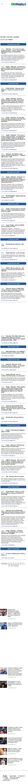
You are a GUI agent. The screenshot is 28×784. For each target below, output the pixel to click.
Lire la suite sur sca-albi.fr (8, 200)
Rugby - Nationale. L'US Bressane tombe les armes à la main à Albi (12, 445)
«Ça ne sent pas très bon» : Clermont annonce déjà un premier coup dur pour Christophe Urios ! (15, 740)
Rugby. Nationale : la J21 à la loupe (15, 253)
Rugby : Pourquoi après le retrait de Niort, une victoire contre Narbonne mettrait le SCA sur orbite (13, 210)
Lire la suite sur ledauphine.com (9, 259)
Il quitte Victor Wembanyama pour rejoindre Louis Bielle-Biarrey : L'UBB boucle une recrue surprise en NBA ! (14, 613)
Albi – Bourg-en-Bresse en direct (15, 476)
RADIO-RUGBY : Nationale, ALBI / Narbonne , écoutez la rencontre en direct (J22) (12, 90)
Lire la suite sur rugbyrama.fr (9, 62)
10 (11, 565)
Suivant (16, 565)
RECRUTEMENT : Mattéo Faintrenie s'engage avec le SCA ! (13, 196)
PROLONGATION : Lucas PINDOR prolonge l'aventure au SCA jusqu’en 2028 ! (13, 352)
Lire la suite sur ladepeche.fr (8, 220)
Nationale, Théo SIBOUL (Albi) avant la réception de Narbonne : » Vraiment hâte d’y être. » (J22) (13, 155)
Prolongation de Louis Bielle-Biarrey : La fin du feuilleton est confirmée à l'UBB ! (15, 683)
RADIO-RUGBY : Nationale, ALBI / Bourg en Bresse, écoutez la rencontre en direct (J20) (12, 493)
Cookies (6, 778)
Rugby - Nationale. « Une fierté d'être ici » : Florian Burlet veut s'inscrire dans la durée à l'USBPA (12, 532)
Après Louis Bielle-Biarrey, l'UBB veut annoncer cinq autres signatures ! (15, 624)
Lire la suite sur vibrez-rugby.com (10, 94)
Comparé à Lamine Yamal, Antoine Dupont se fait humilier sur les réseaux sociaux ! (15, 729)
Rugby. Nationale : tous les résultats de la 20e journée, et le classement (13, 375)
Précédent (4, 563)
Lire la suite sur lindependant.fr (9, 79)
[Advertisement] (14, 20)
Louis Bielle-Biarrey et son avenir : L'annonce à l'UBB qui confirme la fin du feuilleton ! (15, 760)
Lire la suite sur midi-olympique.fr (10, 472)
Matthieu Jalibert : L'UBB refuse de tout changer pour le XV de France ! (14, 750)
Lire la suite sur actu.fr (7, 382)
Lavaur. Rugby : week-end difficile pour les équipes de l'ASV (12, 225)
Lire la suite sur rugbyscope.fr (9, 369)
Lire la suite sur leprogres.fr (8, 455)
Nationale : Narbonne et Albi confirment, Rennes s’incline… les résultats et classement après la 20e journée (13, 366)
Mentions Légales (15, 777)
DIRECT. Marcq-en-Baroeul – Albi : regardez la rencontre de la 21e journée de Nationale (13, 269)
